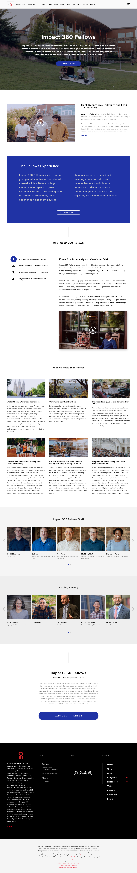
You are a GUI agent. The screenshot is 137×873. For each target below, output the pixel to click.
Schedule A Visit (68, 64)
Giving (59, 863)
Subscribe (112, 794)
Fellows (81, 855)
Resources (112, 782)
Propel (73, 857)
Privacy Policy (75, 863)
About (56, 4)
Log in (92, 4)
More (9, 826)
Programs (112, 777)
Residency (70, 859)
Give (50, 4)
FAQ (73, 4)
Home (44, 4)
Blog (68, 4)
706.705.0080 (46, 781)
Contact (85, 4)
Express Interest (68, 212)
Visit (78, 4)
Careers (111, 790)
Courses (69, 867)
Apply (62, 4)
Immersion (65, 857)
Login (110, 799)
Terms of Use (66, 863)
